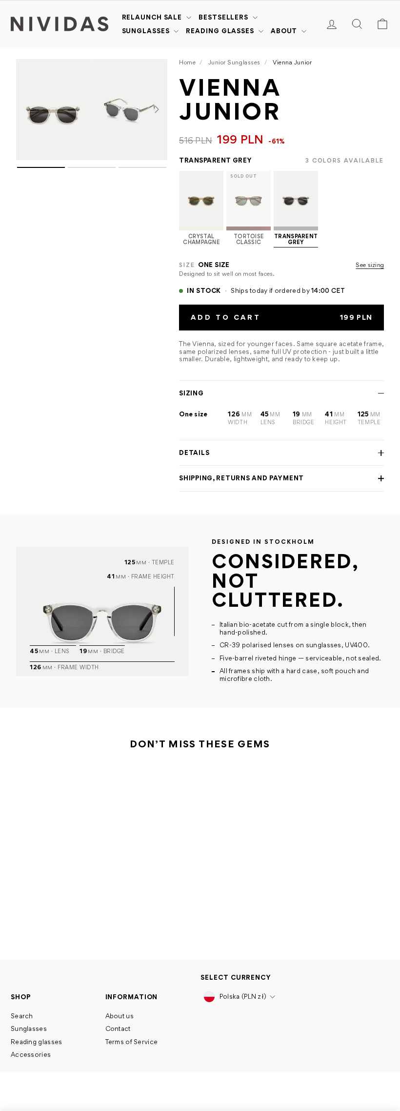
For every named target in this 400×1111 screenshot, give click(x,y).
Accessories (31, 1054)
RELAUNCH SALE (153, 17)
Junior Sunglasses (234, 62)
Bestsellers (224, 17)
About (285, 31)
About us (119, 1016)
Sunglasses (147, 31)
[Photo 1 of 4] (53, 109)
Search (22, 1016)
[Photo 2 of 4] (130, 109)
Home (187, 62)
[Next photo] (156, 109)
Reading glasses (221, 31)
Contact (118, 1028)
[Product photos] (91, 275)
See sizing (370, 265)
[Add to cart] (85, 876)
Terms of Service (131, 1042)
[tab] (41, 167)
